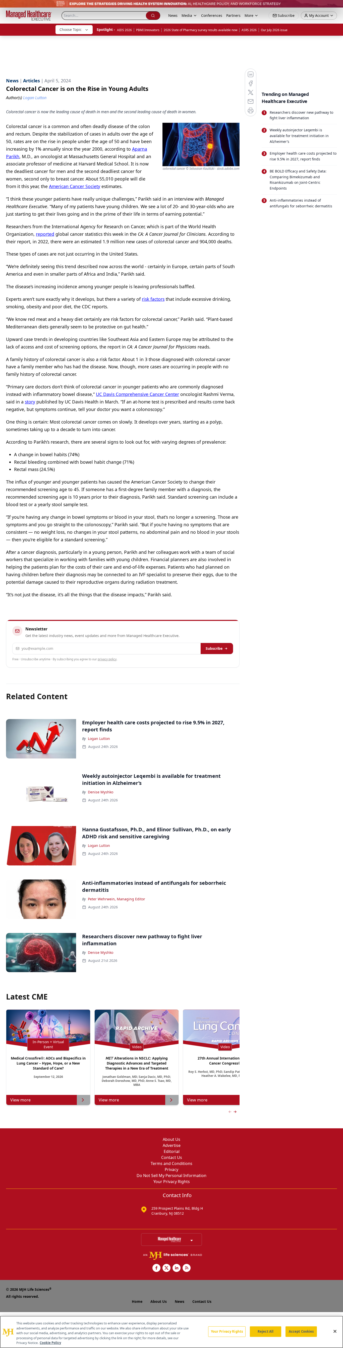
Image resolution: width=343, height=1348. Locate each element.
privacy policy (107, 659)
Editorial (172, 1151)
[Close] (334, 1331)
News (173, 15)
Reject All (265, 1331)
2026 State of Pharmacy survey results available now (200, 30)
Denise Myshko (100, 792)
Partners (233, 15)
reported (45, 234)
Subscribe (214, 648)
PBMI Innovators (147, 30)
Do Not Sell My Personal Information (171, 1175)
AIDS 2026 (124, 30)
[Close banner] (336, 6)
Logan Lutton (99, 738)
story (30, 402)
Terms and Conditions (171, 1163)
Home (137, 1301)
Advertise (172, 1145)
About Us (171, 1139)
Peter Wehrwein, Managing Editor (116, 899)
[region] (171, 1332)
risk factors (153, 299)
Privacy (171, 1169)
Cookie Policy (50, 1342)
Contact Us (171, 1157)
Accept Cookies (301, 1331)
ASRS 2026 (249, 30)
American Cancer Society (74, 186)
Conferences (211, 15)
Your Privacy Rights (171, 1181)
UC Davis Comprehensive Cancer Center (137, 394)
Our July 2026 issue (274, 30)
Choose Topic (71, 29)
